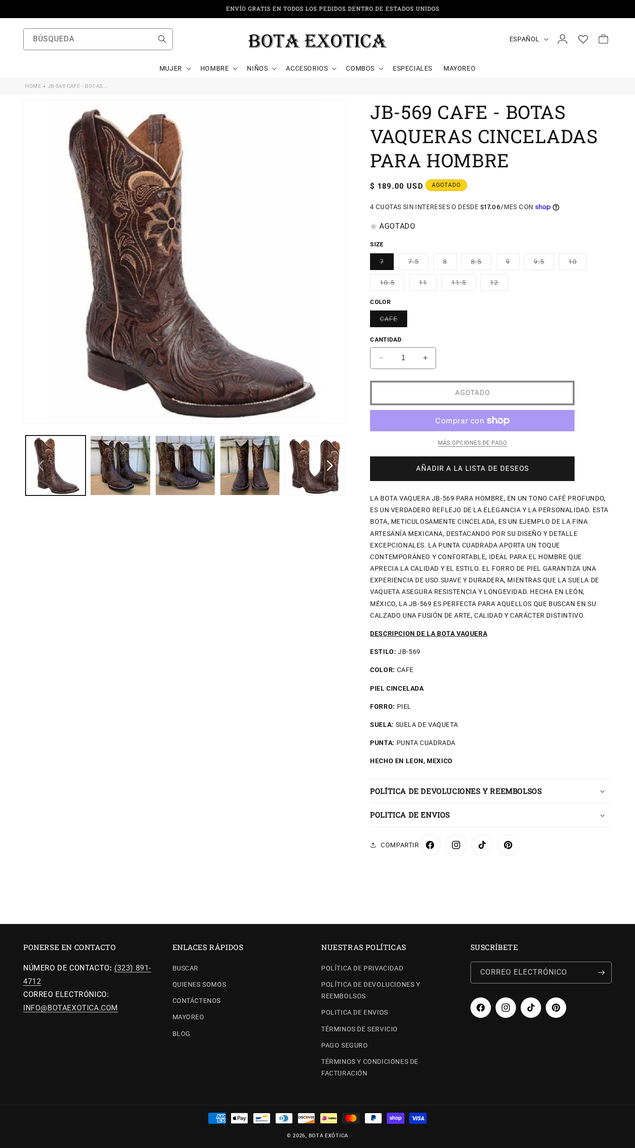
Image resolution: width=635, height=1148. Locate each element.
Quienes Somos (199, 984)
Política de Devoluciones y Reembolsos (370, 990)
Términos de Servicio (359, 1029)
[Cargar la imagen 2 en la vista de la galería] (120, 465)
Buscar (185, 968)
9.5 (544, 263)
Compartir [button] (400, 845)
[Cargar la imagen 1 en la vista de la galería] (56, 465)
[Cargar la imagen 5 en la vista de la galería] (314, 465)
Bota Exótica (328, 1136)
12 (499, 284)
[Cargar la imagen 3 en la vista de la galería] (185, 465)
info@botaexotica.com (70, 1007)
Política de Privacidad (362, 968)
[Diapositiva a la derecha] (329, 465)
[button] (174, 68)
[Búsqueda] (162, 39)
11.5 (463, 284)
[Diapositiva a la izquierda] (40, 465)
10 (578, 263)
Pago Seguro (344, 1045)
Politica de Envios (354, 1012)
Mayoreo (188, 1017)
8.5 (481, 263)
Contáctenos (196, 1000)
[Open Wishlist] (583, 39)
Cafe (393, 321)
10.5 (392, 284)
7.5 (418, 263)
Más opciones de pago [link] (472, 443)
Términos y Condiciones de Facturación (369, 1067)
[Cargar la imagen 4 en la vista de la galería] (250, 465)
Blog (181, 1033)
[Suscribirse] (601, 972)
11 (428, 284)
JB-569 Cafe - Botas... (78, 86)
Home (33, 86)
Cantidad (385, 339)
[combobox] (98, 39)
